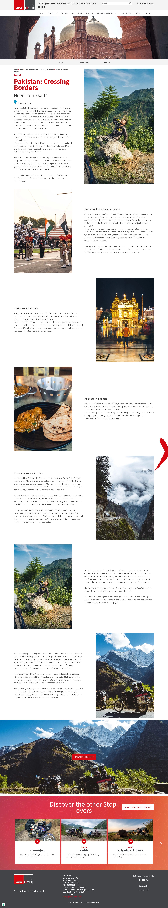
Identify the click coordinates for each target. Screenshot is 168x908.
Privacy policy (143, 890)
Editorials (126, 13)
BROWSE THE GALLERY (84, 757)
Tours (64, 13)
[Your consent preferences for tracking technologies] (3, 904)
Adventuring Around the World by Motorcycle (39, 69)
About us (53, 13)
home (16, 69)
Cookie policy (143, 886)
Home (42, 13)
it (39, 6)
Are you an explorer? (107, 13)
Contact (148, 13)
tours (21, 69)
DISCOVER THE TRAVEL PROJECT (138, 807)
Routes (89, 13)
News (137, 13)
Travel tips (76, 13)
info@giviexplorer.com (72, 896)
